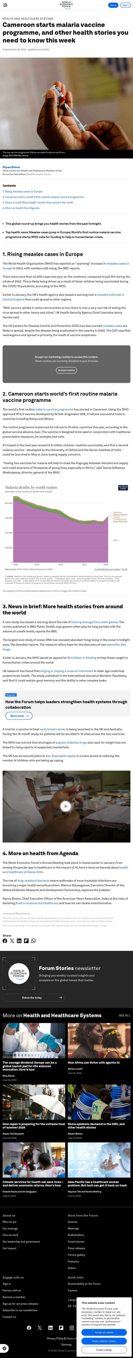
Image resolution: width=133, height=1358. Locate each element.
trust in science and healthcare (37, 903)
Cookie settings (104, 1350)
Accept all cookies (104, 1332)
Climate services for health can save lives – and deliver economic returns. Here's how (33, 1183)
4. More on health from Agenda (21, 208)
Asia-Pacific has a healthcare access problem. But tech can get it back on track (97, 1183)
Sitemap (66, 1344)
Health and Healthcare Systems (28, 18)
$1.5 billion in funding (81, 657)
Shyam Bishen (11, 167)
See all (124, 1015)
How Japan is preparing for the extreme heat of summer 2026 (34, 1125)
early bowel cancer (53, 729)
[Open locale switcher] (4, 1348)
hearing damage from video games (94, 622)
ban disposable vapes (60, 756)
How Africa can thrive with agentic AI (94, 1062)
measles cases (112, 325)
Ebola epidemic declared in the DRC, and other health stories (96, 1125)
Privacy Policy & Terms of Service (66, 1338)
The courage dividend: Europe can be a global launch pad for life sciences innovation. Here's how (30, 1066)
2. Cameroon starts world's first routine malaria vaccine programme (43, 197)
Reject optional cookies (104, 1341)
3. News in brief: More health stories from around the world (38, 202)
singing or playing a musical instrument (66, 671)
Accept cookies (66, 370)
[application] (66, 807)
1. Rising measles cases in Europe (22, 191)
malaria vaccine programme (54, 409)
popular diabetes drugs (71, 742)
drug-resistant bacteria (33, 880)
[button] (66, 806)
